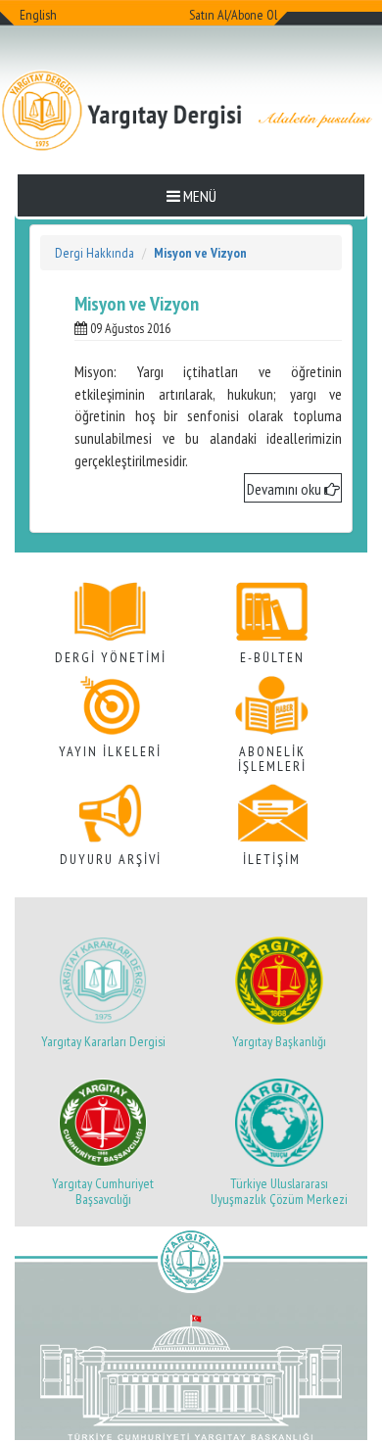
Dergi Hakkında (94, 253)
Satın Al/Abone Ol (233, 15)
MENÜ (198, 195)
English (38, 15)
